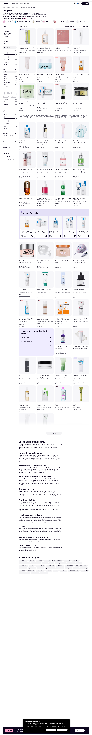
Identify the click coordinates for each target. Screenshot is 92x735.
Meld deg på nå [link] (79, 730)
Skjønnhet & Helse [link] (15, 7)
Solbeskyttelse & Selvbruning (7, 34)
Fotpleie (5, 43)
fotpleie (52, 505)
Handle (21, 3)
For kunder (5, 0)
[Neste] (86, 226)
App (25, 3)
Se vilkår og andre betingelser (41, 119)
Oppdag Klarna (15, 3)
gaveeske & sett (22, 472)
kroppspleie (35, 495)
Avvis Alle (50, 730)
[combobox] (70, 26)
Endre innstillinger (29, 730)
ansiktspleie (21, 461)
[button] (78, 3)
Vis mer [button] (54, 433)
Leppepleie (6, 38)
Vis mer (44, 16)
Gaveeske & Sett (7, 39)
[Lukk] (68, 721)
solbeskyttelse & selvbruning (51, 483)
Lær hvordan (29, 18)
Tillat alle (62, 730)
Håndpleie (6, 41)
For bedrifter (10, 0)
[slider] (4, 54)
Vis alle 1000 (5, 86)
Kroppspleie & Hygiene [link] (25, 7)
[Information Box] (27, 26)
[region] (46, 726)
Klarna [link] (4, 7)
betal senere (50, 522)
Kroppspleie (6, 36)
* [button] (42, 108)
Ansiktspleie (6, 31)
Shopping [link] (8, 7)
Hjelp (28, 3)
